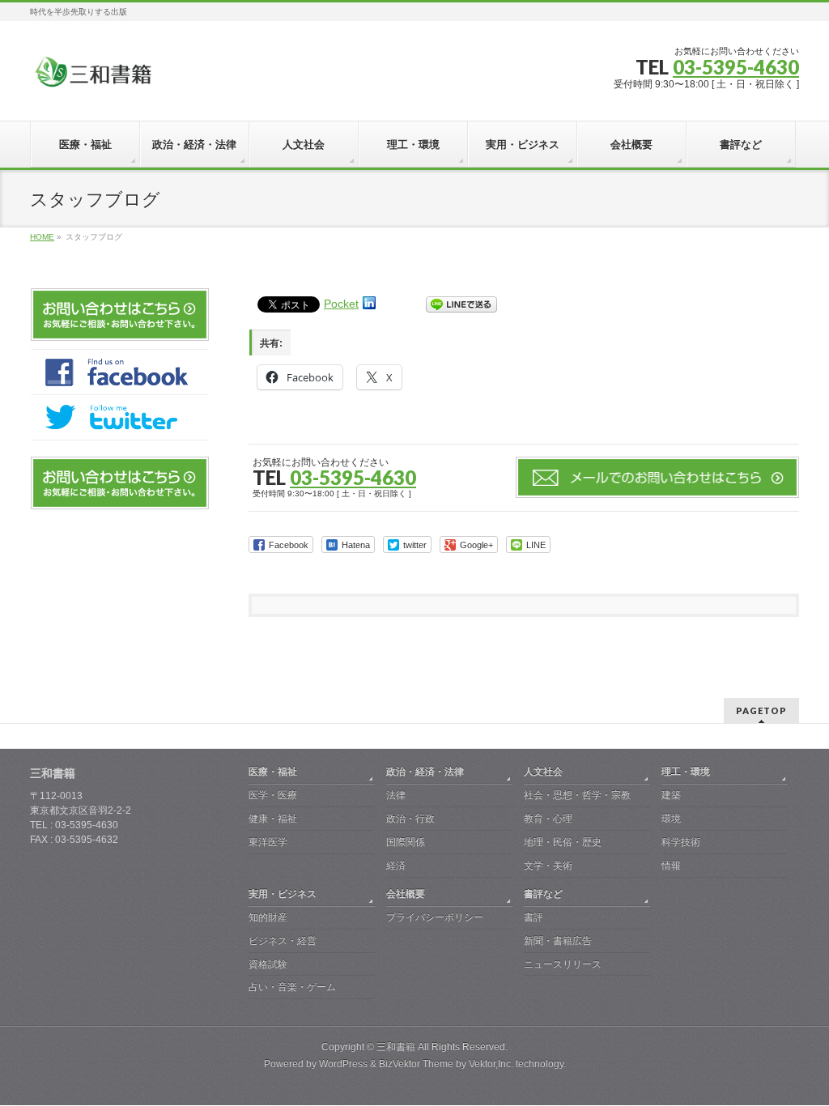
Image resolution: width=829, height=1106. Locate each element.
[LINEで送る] (461, 303)
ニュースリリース (563, 964)
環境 (671, 818)
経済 (396, 865)
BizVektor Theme (416, 1064)
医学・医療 (273, 795)
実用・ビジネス (283, 894)
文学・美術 (548, 865)
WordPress (343, 1064)
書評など (543, 894)
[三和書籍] (93, 78)
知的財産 (268, 917)
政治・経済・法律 (425, 771)
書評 (533, 917)
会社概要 (405, 894)
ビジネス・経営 (283, 940)
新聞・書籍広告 (558, 940)
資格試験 (268, 964)
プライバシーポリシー (434, 917)
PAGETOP (761, 710)
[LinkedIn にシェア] (369, 303)
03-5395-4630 (736, 67)
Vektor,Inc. (491, 1064)
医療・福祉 (273, 771)
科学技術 (680, 842)
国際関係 (405, 842)
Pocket (341, 303)
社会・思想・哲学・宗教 (577, 795)
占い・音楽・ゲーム (292, 987)
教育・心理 (548, 818)
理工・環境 (685, 771)
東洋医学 (268, 842)
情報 (671, 865)
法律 (396, 795)
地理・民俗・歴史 (563, 842)
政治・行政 (410, 818)
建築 (671, 795)
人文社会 (543, 771)
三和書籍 (395, 1047)
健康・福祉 (273, 818)
